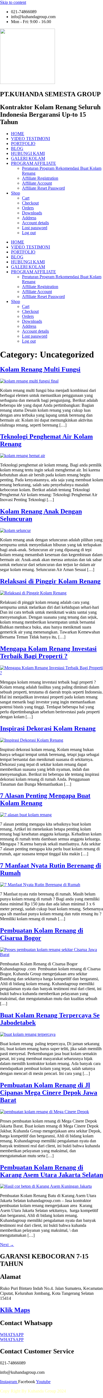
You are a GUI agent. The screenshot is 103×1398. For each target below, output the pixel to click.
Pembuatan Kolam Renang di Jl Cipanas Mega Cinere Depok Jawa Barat (48, 1093)
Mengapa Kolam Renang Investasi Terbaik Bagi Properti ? (48, 652)
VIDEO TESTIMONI (30, 138)
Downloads (32, 213)
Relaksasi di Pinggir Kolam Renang (50, 581)
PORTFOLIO (23, 143)
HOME (17, 133)
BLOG (17, 148)
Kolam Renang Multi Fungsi (40, 369)
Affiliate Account (37, 183)
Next (7, 1244)
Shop (15, 193)
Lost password (34, 227)
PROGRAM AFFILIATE (33, 163)
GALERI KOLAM (28, 158)
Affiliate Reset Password (43, 188)
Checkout (30, 203)
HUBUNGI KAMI (28, 153)
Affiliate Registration (40, 178)
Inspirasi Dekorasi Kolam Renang (48, 728)
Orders (28, 208)
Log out (29, 232)
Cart (25, 198)
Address (29, 217)
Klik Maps (15, 1310)
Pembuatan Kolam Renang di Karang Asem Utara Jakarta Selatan (51, 1171)
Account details (35, 222)
